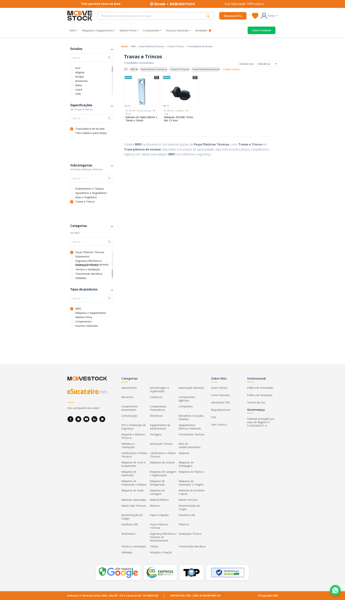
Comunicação (129, 415)
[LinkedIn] (94, 419)
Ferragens (156, 434)
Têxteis (154, 546)
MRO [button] (72, 30)
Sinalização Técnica (86, 264)
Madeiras (184, 453)
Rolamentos (82, 256)
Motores (155, 505)
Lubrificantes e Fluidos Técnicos (134, 454)
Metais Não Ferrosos (133, 505)
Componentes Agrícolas (187, 398)
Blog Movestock (220, 409)
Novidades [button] (201, 30)
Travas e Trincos (85, 201)
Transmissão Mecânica (88, 273)
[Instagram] (78, 419)
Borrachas (127, 397)
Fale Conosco (219, 424)
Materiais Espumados (133, 499)
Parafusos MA (187, 515)
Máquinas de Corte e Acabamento (133, 464)
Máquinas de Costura (162, 462)
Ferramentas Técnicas (191, 434)
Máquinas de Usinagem (157, 492)
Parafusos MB (129, 524)
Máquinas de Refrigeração (157, 482)
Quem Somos (219, 387)
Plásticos (184, 524)
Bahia (78, 84)
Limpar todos (231, 69)
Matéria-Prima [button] (127, 30)
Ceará (78, 89)
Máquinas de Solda (132, 490)
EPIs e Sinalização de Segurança (133, 426)
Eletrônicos (156, 415)
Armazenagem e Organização (159, 389)
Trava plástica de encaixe (90, 128)
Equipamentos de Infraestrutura (160, 426)
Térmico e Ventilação (87, 269)
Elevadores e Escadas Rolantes (191, 417)
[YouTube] (86, 419)
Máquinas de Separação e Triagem (191, 482)
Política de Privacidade (260, 387)
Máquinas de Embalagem (186, 464)
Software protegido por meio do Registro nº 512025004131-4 (260, 422)
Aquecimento (129, 387)
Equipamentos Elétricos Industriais (190, 426)
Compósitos (186, 406)
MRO (78, 308)
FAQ (213, 417)
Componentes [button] (151, 30)
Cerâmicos (156, 397)
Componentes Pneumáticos (158, 408)
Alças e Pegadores (86, 197)
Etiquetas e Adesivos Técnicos (133, 436)
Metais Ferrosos (188, 499)
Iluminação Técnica (161, 443)
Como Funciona (220, 395)
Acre (77, 67)
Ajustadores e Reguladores (91, 192)
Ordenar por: (246, 64)
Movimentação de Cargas (189, 507)
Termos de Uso (256, 402)
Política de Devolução (259, 395)
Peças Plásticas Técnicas (89, 251)
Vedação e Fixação (161, 552)
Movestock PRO (220, 402)
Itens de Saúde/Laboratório (190, 445)
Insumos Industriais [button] (177, 30)
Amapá (79, 76)
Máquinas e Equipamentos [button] (97, 30)
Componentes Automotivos (129, 408)
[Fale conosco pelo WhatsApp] (335, 590)
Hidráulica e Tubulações (128, 445)
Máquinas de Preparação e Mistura (133, 482)
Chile (78, 93)
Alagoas (80, 72)
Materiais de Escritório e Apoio (192, 492)
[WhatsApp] (102, 419)
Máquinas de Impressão (128, 473)
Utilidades (81, 277)
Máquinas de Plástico (191, 471)
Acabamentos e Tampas (89, 188)
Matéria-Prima (83, 316)
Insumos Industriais (86, 325)
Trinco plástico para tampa (91, 132)
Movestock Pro (233, 16)
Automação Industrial (191, 387)
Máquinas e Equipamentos (90, 312)
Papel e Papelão (159, 515)
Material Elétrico (159, 499)
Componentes (83, 321)
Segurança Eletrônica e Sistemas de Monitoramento (92, 260)
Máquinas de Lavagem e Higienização (163, 473)
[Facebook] (70, 419)
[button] (269, 16)
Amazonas (81, 80)
